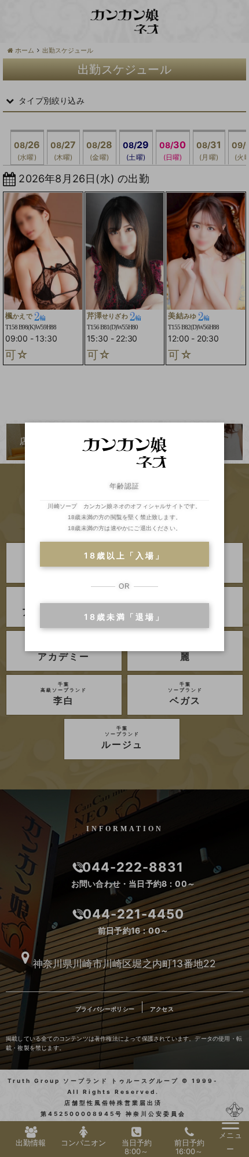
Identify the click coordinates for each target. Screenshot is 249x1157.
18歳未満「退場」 (124, 617)
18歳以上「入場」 (124, 555)
